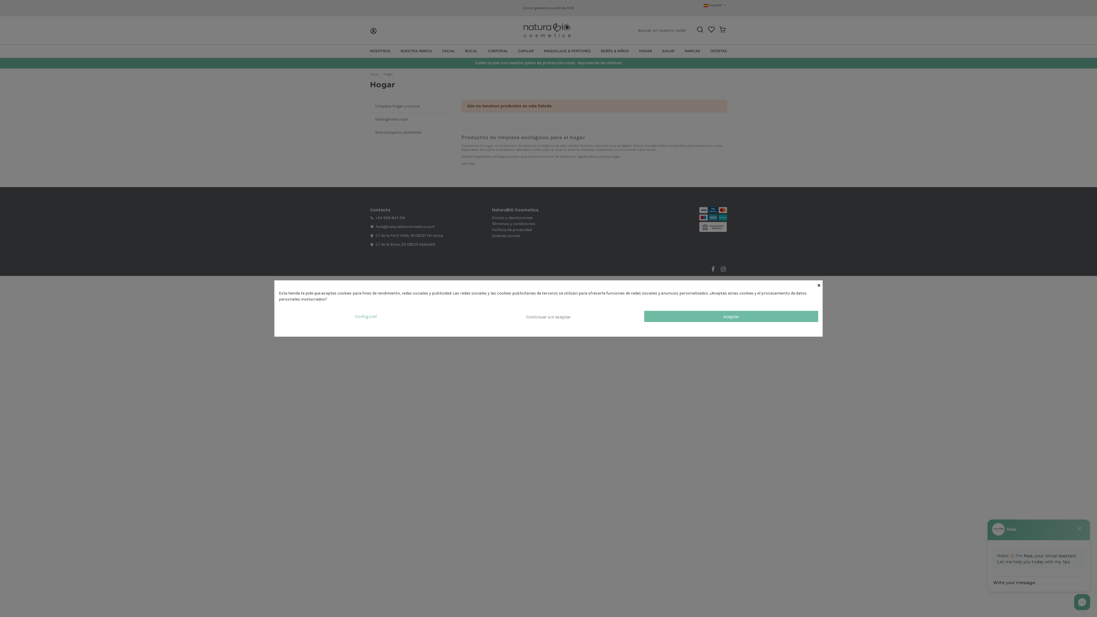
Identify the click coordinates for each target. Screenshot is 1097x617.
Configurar (366, 316)
